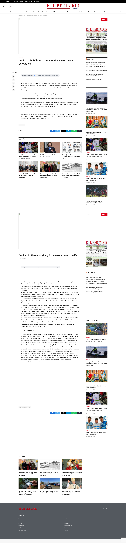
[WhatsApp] (13, 90)
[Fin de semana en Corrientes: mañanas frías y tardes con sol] (50, 483)
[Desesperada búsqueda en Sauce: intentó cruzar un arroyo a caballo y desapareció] (96, 98)
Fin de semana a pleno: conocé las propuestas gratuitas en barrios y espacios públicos (72, 473)
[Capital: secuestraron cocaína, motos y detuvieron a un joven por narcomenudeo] (28, 147)
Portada (20, 15)
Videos (27, 11)
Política (34, 11)
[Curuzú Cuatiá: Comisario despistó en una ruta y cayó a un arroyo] (96, 329)
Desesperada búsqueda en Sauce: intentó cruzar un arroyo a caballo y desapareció (96, 109)
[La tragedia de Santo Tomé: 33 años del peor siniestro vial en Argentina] (72, 166)
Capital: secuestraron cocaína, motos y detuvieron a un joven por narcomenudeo (27, 156)
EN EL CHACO (91, 59)
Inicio (22, 11)
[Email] (13, 83)
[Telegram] (13, 86)
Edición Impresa (22, 252)
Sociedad (48, 11)
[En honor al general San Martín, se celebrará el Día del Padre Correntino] (50, 166)
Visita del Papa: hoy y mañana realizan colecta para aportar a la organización (72, 493)
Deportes (69, 11)
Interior (55, 11)
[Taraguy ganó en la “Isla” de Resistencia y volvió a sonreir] (96, 191)
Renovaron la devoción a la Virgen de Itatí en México (96, 132)
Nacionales (41, 11)
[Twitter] (13, 79)
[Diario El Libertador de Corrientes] (63, 6)
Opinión (90, 11)
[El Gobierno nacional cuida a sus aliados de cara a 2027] (50, 147)
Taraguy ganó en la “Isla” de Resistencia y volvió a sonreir (94, 202)
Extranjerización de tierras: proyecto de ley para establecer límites (71, 156)
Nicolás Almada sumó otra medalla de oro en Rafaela (26, 1)
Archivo (96, 11)
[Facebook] (13, 76)
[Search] (121, 11)
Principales (22, 125)
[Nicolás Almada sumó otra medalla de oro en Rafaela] (96, 168)
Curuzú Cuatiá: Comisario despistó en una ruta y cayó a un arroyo (96, 340)
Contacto (103, 11)
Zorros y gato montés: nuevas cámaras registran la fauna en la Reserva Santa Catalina (28, 493)
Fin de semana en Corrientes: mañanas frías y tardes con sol (49, 492)
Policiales (62, 11)
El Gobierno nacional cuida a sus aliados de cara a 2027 (49, 155)
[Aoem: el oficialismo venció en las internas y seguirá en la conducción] (28, 166)
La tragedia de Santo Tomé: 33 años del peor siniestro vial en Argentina (71, 175)
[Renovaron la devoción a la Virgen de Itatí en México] (96, 122)
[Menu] (123, 11)
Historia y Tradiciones (80, 11)
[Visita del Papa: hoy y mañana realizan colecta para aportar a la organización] (72, 483)
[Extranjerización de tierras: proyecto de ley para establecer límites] (72, 147)
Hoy (30, 407)
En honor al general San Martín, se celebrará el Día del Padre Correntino (49, 175)
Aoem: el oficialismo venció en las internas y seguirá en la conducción (27, 175)
